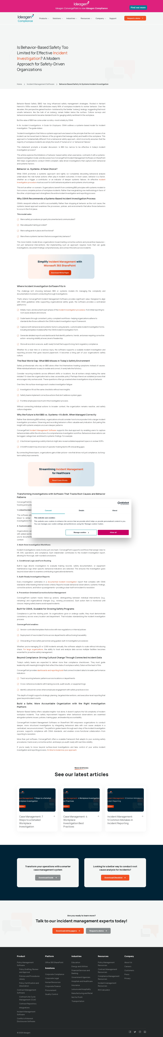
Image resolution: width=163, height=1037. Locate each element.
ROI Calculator (104, 990)
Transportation (78, 1001)
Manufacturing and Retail (82, 993)
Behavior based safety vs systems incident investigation (83, 84)
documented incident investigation (62, 582)
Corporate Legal (52, 978)
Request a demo (133, 18)
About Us (128, 962)
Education (76, 962)
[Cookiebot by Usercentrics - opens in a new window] (119, 503)
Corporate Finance (53, 986)
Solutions (57, 18)
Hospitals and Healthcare (82, 981)
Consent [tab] (48, 510)
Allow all (113, 532)
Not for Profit (77, 997)
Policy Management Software (25, 964)
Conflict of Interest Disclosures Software (26, 1020)
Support (112, 18)
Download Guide (46, 877)
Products (43, 18)
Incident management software (40, 84)
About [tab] (114, 510)
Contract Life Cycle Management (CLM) (27, 998)
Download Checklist (113, 877)
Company (100, 18)
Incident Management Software (26, 1013)
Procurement (50, 990)
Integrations (24, 1007)
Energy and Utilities (80, 966)
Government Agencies (81, 977)
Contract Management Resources (107, 970)
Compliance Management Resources (108, 977)
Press (126, 974)
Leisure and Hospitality (81, 989)
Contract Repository (27, 1003)
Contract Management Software (26, 991)
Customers (129, 970)
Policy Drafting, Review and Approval (28, 970)
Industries (70, 18)
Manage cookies (80, 532)
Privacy (127, 978)
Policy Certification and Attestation (29, 984)
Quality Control (51, 994)
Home (19, 84)
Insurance (76, 985)
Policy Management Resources (106, 964)
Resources (85, 18)
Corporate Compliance (54, 974)
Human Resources (53, 982)
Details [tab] (81, 510)
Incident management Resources (107, 984)
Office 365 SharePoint (54, 962)
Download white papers (66, 931)
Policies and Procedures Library (29, 977)
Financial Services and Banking (81, 972)
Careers (127, 966)
